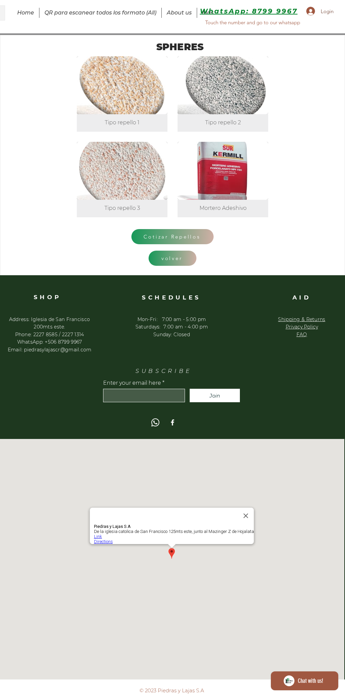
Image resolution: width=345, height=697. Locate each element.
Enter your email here (132, 383)
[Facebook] (172, 422)
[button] (122, 94)
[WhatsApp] (155, 422)
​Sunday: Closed (171, 334)
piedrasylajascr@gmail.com (57, 350)
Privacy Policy (302, 327)
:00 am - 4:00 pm (187, 327)
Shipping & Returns (301, 319)
